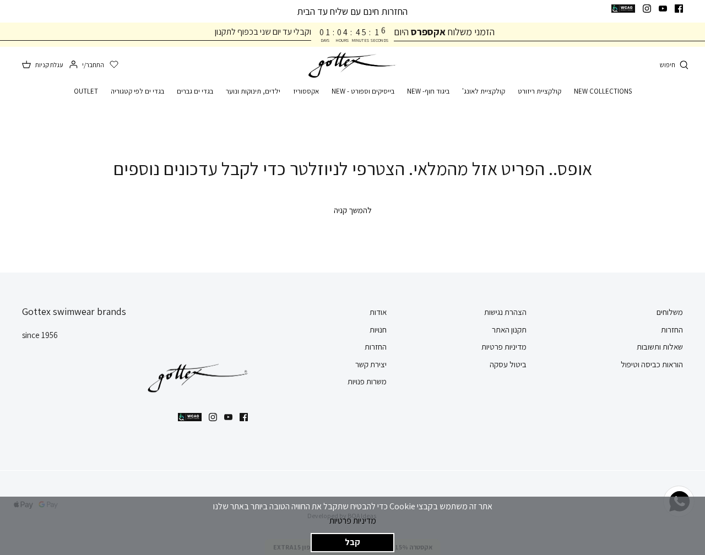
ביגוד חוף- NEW (428, 91)
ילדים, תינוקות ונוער (253, 91)
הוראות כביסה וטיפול (652, 364)
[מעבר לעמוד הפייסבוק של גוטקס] (679, 8)
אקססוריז (306, 91)
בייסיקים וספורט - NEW (363, 91)
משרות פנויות (367, 381)
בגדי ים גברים (195, 91)
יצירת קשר (371, 364)
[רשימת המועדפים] (114, 65)
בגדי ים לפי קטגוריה (137, 91)
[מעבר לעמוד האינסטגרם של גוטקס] (647, 8)
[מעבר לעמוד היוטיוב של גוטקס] (663, 8)
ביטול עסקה (508, 364)
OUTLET (86, 91)
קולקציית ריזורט (539, 91)
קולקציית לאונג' (483, 91)
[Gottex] (352, 65)
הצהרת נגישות (505, 312)
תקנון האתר (509, 329)
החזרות (672, 329)
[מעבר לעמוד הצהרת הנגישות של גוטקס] (623, 8)
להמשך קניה (353, 210)
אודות (378, 312)
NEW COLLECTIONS (603, 91)
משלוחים (670, 312)
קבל (352, 542)
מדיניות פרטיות (352, 520)
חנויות (378, 329)
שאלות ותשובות (660, 346)
